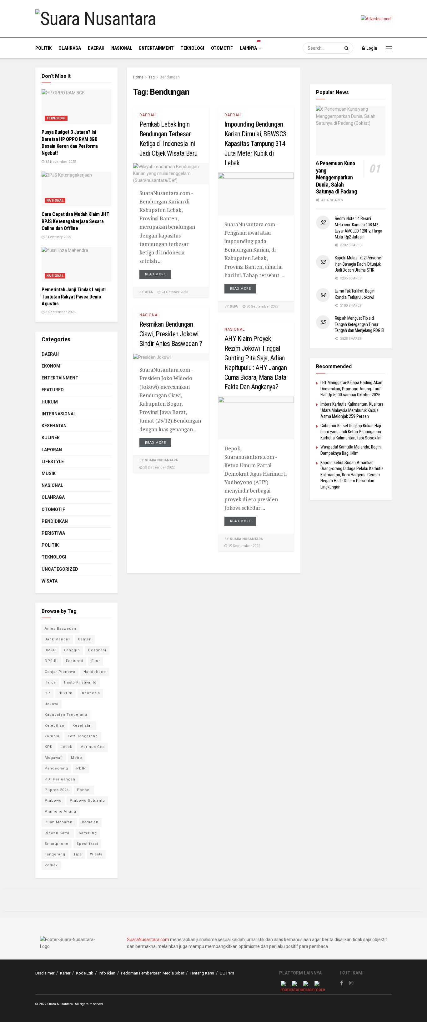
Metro (76, 758)
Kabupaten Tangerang (66, 715)
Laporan (52, 449)
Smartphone (56, 844)
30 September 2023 (261, 306)
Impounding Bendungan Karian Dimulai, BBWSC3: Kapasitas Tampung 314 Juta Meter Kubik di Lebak (256, 143)
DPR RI (51, 661)
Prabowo (53, 801)
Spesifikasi (87, 844)
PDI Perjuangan (60, 779)
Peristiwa (53, 533)
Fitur (95, 661)
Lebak (66, 747)
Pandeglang (56, 768)
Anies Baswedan (60, 629)
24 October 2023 (174, 292)
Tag (151, 77)
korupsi (52, 736)
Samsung (88, 833)
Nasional (121, 48)
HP (47, 693)
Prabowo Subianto (87, 801)
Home (138, 77)
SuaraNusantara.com (148, 939)
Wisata (50, 581)
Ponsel (84, 790)
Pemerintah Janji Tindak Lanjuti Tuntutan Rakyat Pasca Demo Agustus (74, 297)
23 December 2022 (158, 467)
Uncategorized (60, 569)
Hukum (50, 401)
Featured (53, 389)
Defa (149, 292)
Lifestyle (53, 461)
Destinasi (97, 650)
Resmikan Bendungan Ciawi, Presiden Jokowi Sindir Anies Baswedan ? (170, 334)
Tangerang (55, 854)
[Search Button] (347, 48)
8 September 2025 (59, 312)
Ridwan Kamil (58, 833)
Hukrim (65, 693)
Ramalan (90, 822)
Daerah (96, 48)
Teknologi (192, 48)
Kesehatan (54, 425)
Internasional (59, 413)
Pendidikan (55, 521)
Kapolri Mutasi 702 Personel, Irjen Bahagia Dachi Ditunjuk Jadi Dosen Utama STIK (359, 264)
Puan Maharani (59, 822)
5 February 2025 (57, 237)
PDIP (81, 768)
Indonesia (90, 693)
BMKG (50, 650)
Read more (155, 274)
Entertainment (156, 48)
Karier (65, 973)
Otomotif (222, 48)
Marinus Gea (92, 747)
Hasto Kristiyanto (80, 682)
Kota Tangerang (83, 736)
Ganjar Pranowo (60, 672)
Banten (85, 639)
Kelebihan (54, 726)
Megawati (54, 758)
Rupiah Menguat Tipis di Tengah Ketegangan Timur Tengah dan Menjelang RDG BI (359, 324)
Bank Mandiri (57, 639)
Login (371, 48)
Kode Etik (84, 973)
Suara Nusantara (161, 460)
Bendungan (170, 77)
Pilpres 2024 (57, 790)
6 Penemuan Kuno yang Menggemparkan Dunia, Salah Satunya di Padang (336, 177)
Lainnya (248, 48)
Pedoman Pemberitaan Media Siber (152, 973)
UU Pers (227, 973)
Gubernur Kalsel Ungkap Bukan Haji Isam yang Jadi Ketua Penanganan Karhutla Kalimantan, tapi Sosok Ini (350, 431)
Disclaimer (44, 973)
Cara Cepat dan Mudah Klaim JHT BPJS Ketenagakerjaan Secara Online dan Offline (75, 221)
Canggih (72, 650)
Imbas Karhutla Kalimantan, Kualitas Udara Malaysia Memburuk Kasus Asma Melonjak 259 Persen (351, 410)
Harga (50, 682)
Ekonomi (52, 365)
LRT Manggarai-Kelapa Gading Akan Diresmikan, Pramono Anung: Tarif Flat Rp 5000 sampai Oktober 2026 (351, 388)
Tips (77, 854)
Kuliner (51, 437)
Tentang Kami (202, 973)
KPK (49, 747)
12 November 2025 (60, 162)
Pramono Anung (60, 811)
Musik (49, 473)
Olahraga (69, 48)
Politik (43, 48)
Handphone (94, 672)
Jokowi (51, 704)
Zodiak (51, 865)
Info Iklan (107, 973)
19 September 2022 (243, 546)
